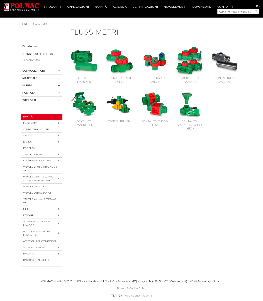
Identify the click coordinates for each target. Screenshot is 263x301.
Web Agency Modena (138, 295)
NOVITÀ (101, 6)
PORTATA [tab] (28, 92)
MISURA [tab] (27, 85)
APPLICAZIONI (78, 6)
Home (24, 23)
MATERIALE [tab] (29, 78)
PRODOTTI (52, 6)
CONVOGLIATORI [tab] (33, 70)
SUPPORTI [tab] (29, 100)
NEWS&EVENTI (175, 6)
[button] (256, 6)
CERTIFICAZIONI (145, 6)
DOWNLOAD (202, 6)
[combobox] (238, 11)
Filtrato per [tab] (29, 46)
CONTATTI (225, 6)
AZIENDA (120, 6)
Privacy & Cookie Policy (131, 288)
